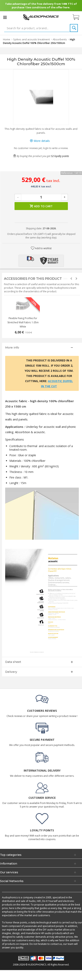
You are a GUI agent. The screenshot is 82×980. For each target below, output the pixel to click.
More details (41, 141)
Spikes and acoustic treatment (31, 39)
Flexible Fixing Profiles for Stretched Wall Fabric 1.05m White (23, 322)
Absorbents (60, 39)
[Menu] (5, 17)
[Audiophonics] (41, 17)
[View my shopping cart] (78, 17)
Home (6, 39)
